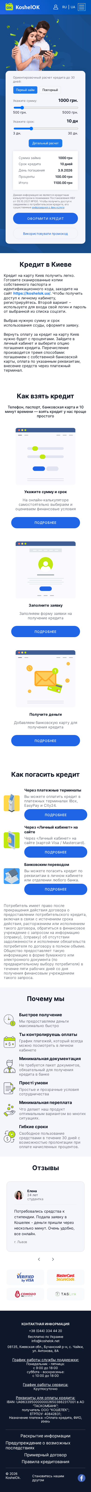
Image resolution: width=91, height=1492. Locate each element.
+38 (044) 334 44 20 (45, 1331)
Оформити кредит (45, 219)
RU (64, 7)
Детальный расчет (45, 143)
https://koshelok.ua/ (31, 293)
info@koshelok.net (46, 1341)
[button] (81, 7)
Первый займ (25, 90)
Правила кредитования (45, 1461)
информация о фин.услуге (48, 207)
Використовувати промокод (45, 234)
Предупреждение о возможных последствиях (38, 1445)
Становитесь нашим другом (48, 1478)
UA (73, 7)
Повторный (50, 90)
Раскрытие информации (45, 1435)
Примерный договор (45, 1454)
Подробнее (45, 523)
